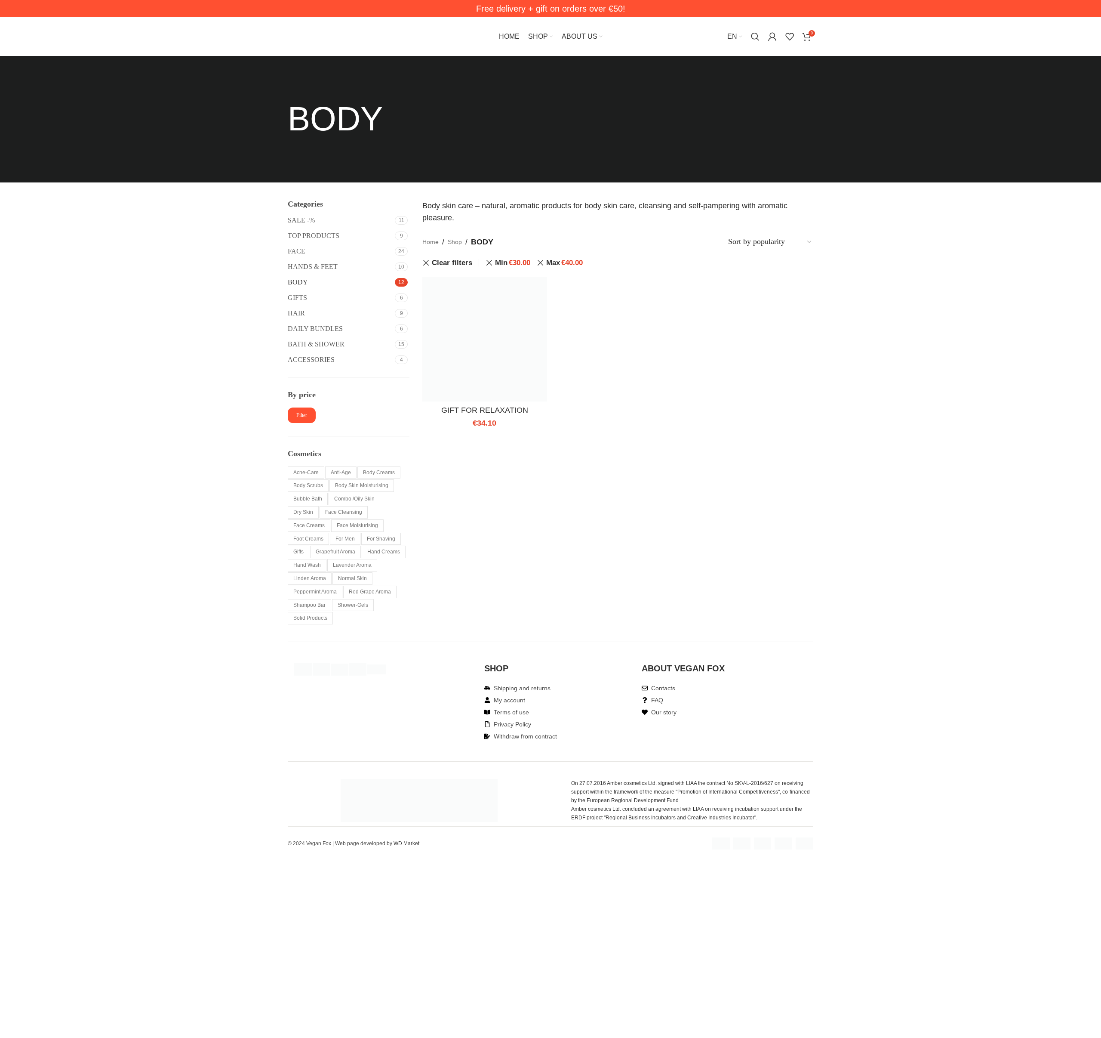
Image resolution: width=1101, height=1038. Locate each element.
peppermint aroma (315, 592)
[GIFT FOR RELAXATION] (484, 339)
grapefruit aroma (335, 552)
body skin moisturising (361, 485)
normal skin (352, 578)
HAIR (296, 313)
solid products (310, 618)
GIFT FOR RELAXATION (484, 410)
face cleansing (343, 512)
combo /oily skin (354, 499)
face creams (309, 525)
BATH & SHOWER (316, 344)
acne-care (306, 473)
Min (512, 263)
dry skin (303, 512)
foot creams (308, 539)
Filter (301, 415)
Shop (455, 241)
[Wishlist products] (789, 36)
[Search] (755, 36)
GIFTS (297, 297)
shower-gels (353, 605)
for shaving (381, 539)
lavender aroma (352, 565)
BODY (298, 282)
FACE (296, 251)
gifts (298, 552)
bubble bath (307, 499)
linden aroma (309, 578)
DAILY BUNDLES (315, 328)
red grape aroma (370, 592)
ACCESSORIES (311, 359)
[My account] (772, 36)
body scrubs (308, 485)
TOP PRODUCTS (313, 235)
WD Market (406, 843)
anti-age (341, 473)
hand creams (383, 552)
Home (430, 241)
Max (564, 263)
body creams (379, 473)
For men (345, 539)
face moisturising (357, 525)
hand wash (307, 565)
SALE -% (301, 220)
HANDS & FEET (313, 266)
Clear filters (452, 262)
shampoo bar (309, 605)
